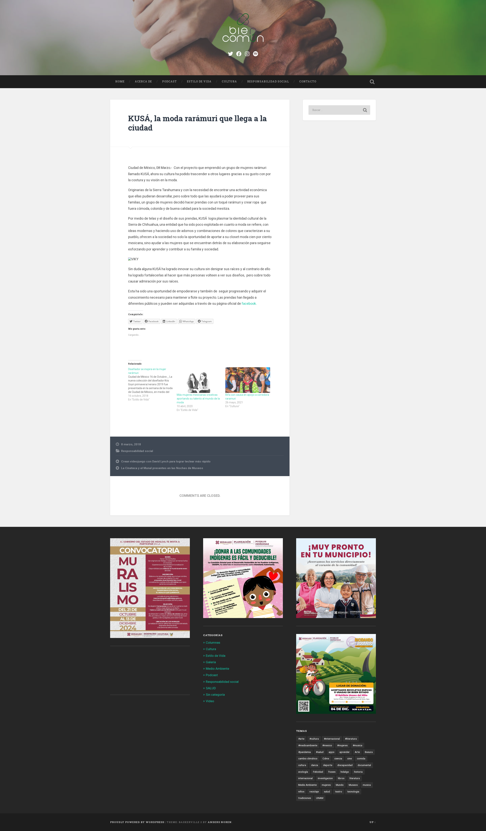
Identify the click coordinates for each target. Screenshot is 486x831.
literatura (355, 778)
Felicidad (318, 771)
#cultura (314, 738)
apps (331, 751)
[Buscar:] (339, 110)
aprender (344, 751)
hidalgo (345, 771)
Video (210, 701)
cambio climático (307, 758)
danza (314, 765)
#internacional (332, 738)
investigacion (325, 778)
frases (331, 771)
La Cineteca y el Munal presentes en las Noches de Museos (162, 468)
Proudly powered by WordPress (137, 822)
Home (120, 81)
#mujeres (342, 745)
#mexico (327, 745)
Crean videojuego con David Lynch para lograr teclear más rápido (166, 461)
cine (349, 758)
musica (367, 784)
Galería (211, 662)
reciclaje (314, 791)
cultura (302, 765)
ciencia (338, 758)
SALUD (211, 688)
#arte (301, 738)
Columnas (213, 642)
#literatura (351, 738)
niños (301, 791)
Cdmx (326, 758)
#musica (357, 745)
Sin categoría (215, 694)
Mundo (340, 784)
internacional (305, 778)
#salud (319, 751)
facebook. (249, 303)
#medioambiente (307, 745)
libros (341, 778)
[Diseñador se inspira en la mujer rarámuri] (152, 384)
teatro (338, 791)
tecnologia (353, 791)
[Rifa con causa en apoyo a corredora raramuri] (247, 380)
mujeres (326, 784)
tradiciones (304, 797)
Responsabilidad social (268, 81)
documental (364, 765)
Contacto (307, 81)
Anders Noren (220, 822)
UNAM (319, 797)
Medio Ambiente (217, 668)
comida (361, 758)
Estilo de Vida (199, 81)
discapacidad (345, 765)
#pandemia (304, 751)
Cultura (229, 81)
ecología (303, 771)
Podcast (169, 81)
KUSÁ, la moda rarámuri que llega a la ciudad (197, 123)
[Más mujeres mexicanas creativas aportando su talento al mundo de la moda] (199, 380)
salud (327, 791)
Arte (357, 751)
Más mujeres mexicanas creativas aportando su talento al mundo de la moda (198, 398)
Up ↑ (372, 822)
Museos (353, 784)
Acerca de (143, 81)
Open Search (372, 81)
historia (358, 771)
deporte (327, 765)
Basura (369, 751)
